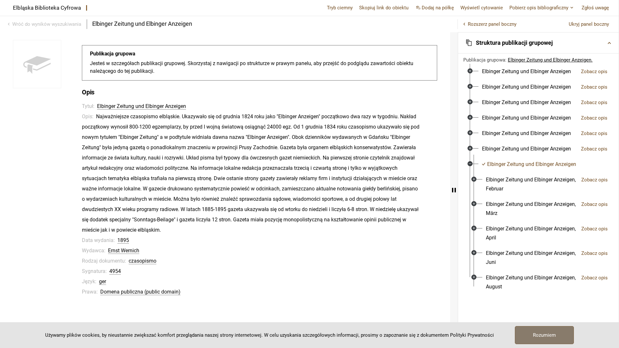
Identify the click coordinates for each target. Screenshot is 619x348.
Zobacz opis (594, 71)
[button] (538, 43)
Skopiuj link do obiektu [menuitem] (383, 8)
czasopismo (142, 261)
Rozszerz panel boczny (492, 24)
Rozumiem (544, 335)
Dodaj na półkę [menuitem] (438, 8)
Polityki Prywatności (472, 335)
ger (102, 281)
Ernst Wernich (123, 250)
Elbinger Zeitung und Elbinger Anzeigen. (550, 60)
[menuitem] (526, 71)
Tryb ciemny (340, 8)
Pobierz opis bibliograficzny (538, 8)
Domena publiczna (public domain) (140, 292)
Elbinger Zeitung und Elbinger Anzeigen (141, 106)
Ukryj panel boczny (589, 24)
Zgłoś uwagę (595, 8)
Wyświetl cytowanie (481, 8)
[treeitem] (538, 71)
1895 (123, 240)
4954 (115, 271)
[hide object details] (454, 190)
